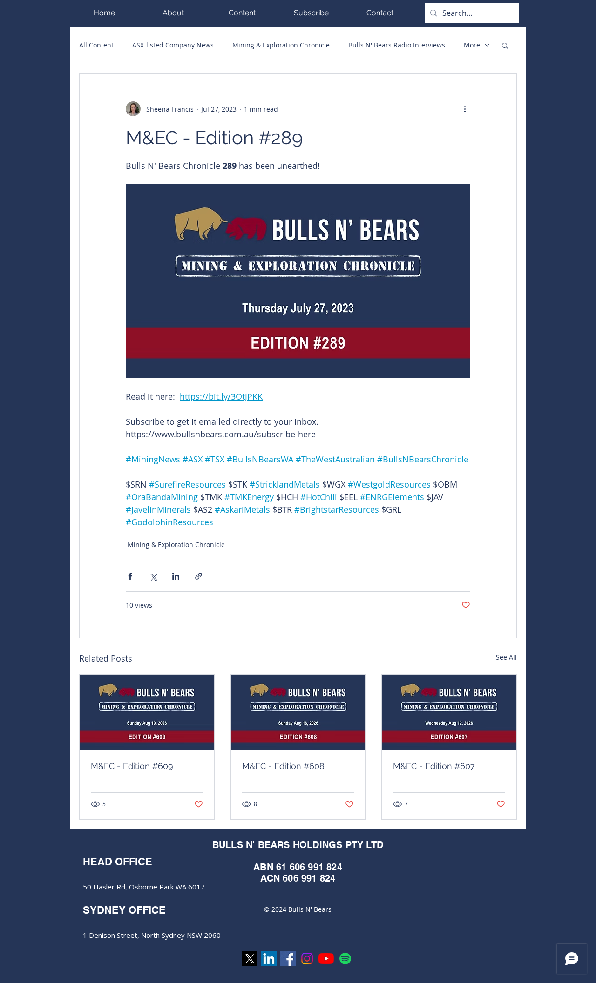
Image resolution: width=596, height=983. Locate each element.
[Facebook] (288, 958)
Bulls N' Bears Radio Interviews (396, 44)
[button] (242, 12)
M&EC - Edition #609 (132, 766)
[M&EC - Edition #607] (449, 712)
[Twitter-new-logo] (249, 958)
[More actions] (464, 108)
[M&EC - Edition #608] (298, 712)
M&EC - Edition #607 (434, 766)
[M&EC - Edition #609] (147, 712)
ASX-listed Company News (173, 44)
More (472, 44)
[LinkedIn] (269, 958)
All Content (96, 44)
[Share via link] (198, 576)
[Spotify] (345, 958)
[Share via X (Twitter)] (153, 576)
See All (506, 657)
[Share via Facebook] (130, 576)
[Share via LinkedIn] (175, 576)
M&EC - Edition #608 (283, 766)
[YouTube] (326, 958)
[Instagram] (307, 958)
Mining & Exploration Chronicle (281, 44)
